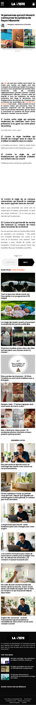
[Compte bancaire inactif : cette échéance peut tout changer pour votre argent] (18, 513)
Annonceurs (27, 699)
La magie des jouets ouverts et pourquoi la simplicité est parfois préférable (18, 323)
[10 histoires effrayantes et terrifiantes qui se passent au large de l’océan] (5, 677)
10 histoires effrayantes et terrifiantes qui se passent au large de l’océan (23, 676)
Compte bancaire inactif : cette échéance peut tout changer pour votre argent (17, 526)
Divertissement (18, 270)
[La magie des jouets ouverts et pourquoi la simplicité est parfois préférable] (18, 310)
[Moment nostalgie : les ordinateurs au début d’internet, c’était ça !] (5, 661)
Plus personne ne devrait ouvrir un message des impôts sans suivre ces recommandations (16, 466)
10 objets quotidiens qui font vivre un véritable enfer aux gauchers (22, 667)
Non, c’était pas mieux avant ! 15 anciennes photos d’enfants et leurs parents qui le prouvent (16, 432)
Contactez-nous (11, 701)
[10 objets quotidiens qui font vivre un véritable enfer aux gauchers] (5, 669)
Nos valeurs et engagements (13, 699)
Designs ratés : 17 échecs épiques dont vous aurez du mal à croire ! (17, 405)
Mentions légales (15, 702)
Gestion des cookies (24, 701)
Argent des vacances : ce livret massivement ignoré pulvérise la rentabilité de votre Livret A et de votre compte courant (17, 621)
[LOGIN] (33, 4)
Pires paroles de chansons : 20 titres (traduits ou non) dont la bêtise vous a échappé (17, 378)
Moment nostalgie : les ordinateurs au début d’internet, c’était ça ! (23, 659)
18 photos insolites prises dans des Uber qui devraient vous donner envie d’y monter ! (18, 350)
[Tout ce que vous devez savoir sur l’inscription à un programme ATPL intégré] (18, 282)
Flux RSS (24, 702)
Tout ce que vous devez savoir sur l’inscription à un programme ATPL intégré (15, 296)
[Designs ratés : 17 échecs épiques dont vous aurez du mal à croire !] (18, 392)
